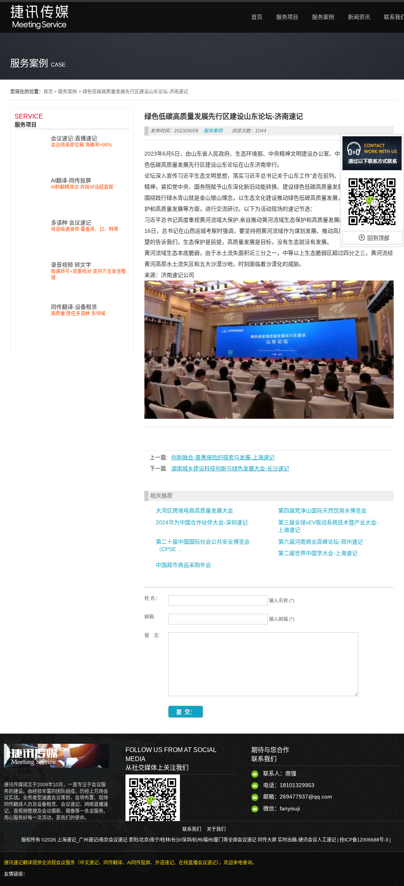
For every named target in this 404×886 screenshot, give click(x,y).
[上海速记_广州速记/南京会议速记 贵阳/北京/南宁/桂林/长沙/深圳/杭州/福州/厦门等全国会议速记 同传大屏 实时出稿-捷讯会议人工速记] (39, 31)
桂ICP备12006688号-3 (364, 840)
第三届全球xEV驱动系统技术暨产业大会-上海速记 (328, 526)
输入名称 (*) (281, 601)
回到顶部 (378, 238)
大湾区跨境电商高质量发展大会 (194, 510)
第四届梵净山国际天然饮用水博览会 (322, 510)
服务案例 (67, 92)
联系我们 (191, 829)
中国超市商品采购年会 (183, 565)
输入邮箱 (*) (281, 619)
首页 (48, 92)
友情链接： (16, 874)
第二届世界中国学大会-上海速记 (317, 553)
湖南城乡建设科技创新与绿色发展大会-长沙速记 (230, 468)
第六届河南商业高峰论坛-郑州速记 (320, 542)
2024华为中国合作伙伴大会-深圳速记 (202, 522)
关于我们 (216, 829)
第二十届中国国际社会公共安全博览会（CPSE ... (203, 546)
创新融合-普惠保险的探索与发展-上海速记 (223, 457)
